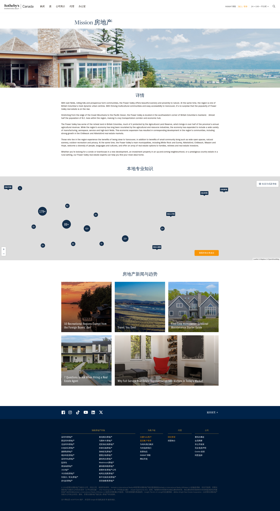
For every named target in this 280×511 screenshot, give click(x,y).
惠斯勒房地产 (67, 451)
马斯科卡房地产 (105, 441)
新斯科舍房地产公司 (107, 470)
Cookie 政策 (200, 451)
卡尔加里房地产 (68, 473)
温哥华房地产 (67, 437)
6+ (102, 243)
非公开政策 (199, 444)
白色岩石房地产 (68, 448)
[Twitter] (101, 412)
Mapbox (263, 259)
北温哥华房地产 (68, 444)
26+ (73, 244)
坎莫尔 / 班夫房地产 (69, 477)
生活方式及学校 (268, 184)
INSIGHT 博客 (230, 6)
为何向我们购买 (146, 444)
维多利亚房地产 (68, 455)
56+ (67, 206)
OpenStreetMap (273, 259)
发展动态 (144, 451)
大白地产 (65, 470)
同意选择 (198, 455)
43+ (87, 228)
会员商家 (198, 441)
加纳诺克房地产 (105, 451)
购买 (42, 6)
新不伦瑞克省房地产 (107, 477)
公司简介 (60, 6)
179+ (42, 211)
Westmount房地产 (106, 462)
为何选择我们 (145, 448)
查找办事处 (199, 437)
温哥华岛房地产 (68, 459)
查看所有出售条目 (206, 253)
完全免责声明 (200, 448)
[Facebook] (63, 412)
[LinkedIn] (93, 412)
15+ (33, 226)
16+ (95, 214)
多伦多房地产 (67, 481)
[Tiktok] (78, 412)
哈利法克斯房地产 (106, 473)
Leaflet (255, 259)
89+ (66, 224)
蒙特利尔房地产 (105, 459)
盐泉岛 (64, 462)
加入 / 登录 (242, 6)
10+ (43, 245)
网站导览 (144, 459)
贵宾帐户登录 (145, 441)
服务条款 (111, 500)
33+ (125, 238)
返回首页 (211, 412)
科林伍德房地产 (105, 448)
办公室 (82, 6)
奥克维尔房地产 (105, 437)
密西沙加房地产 (105, 455)
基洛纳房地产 (67, 466)
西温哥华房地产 (68, 441)
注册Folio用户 (146, 437)
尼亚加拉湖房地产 (106, 444)
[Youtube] (85, 412)
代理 (72, 6)
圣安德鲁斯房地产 (106, 481)
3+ (20, 188)
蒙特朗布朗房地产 (106, 466)
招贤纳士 (171, 441)
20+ (162, 228)
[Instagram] (70, 412)
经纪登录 (171, 437)
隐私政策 (101, 500)
